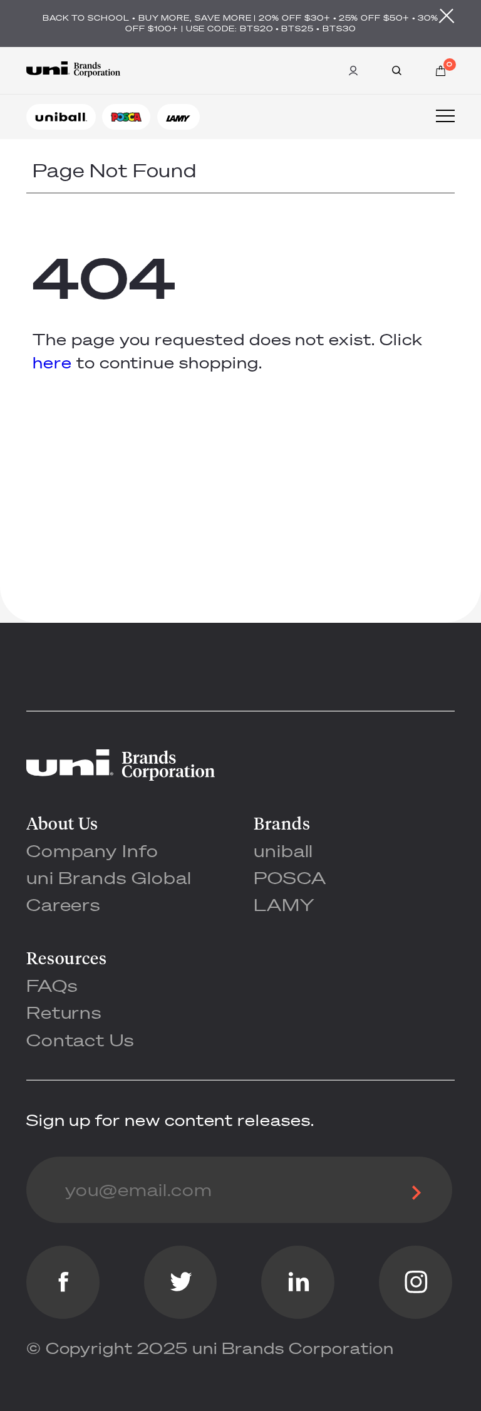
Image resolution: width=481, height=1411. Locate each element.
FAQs (52, 985)
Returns (64, 1012)
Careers (63, 904)
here (52, 362)
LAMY (284, 904)
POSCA (290, 877)
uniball (284, 850)
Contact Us (80, 1039)
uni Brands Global (109, 877)
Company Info (92, 850)
